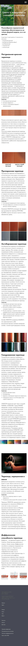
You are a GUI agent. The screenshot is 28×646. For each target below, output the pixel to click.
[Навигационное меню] (26, 2)
